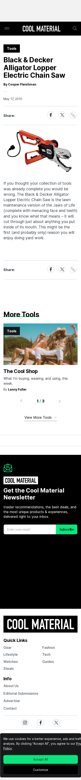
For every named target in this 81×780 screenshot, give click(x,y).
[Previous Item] (21, 401)
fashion (48, 647)
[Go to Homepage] (41, 29)
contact (10, 708)
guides (48, 661)
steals (8, 668)
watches (10, 661)
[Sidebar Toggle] (6, 28)
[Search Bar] (75, 28)
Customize (40, 770)
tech (46, 654)
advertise (11, 701)
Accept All (40, 759)
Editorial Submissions (20, 693)
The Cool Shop (20, 371)
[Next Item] (60, 401)
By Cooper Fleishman (19, 84)
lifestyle (10, 654)
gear (7, 647)
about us (11, 686)
